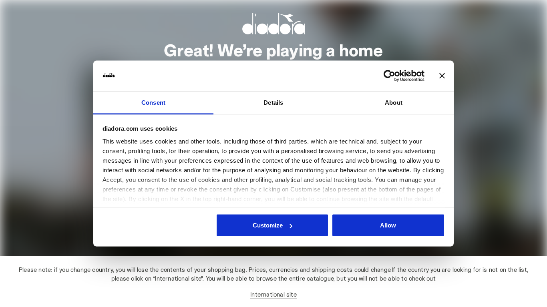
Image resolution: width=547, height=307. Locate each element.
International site (273, 294)
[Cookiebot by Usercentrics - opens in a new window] (389, 76)
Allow (388, 225)
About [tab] (393, 102)
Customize (268, 225)
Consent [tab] (153, 102)
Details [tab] (273, 102)
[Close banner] (442, 76)
